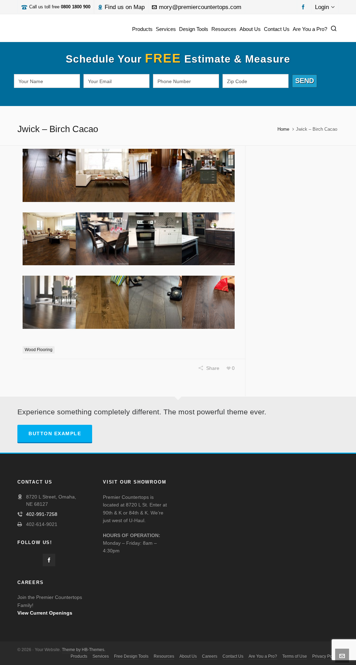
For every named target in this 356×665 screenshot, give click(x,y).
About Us (188, 656)
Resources (164, 656)
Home (283, 129)
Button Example (55, 433)
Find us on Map (125, 7)
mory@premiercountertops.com (200, 7)
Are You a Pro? (263, 656)
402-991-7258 (41, 514)
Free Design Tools (131, 656)
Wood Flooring (38, 349)
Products (79, 656)
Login (322, 7)
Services (100, 656)
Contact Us (232, 656)
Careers (209, 656)
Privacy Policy (325, 656)
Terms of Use (294, 656)
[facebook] (304, 6)
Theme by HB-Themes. (83, 649)
